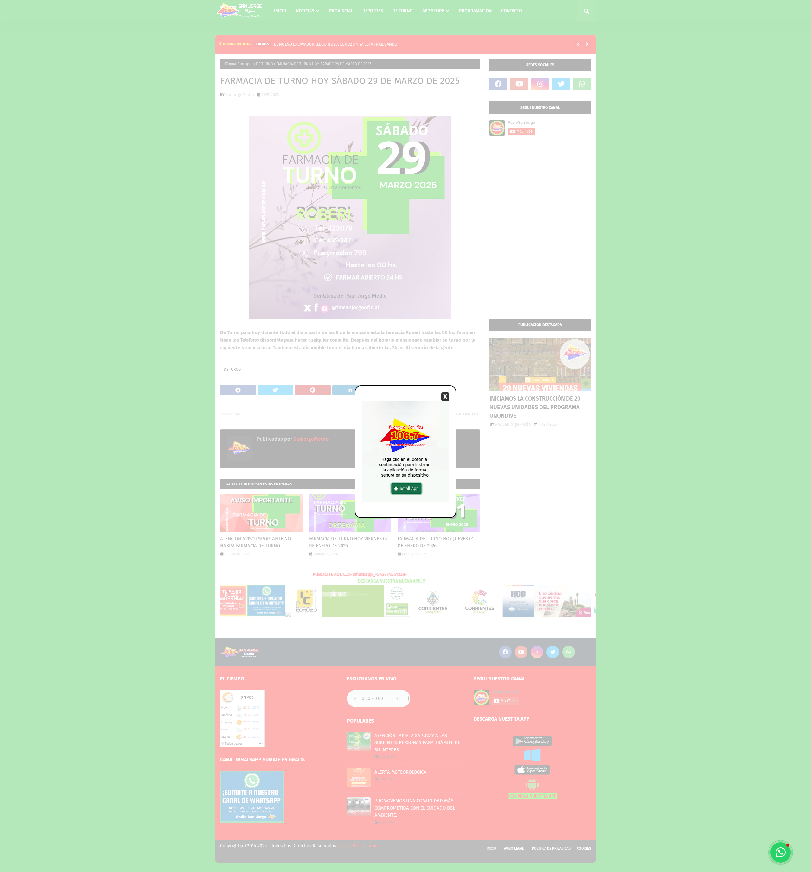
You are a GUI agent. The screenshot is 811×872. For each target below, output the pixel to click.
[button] (780, 852)
